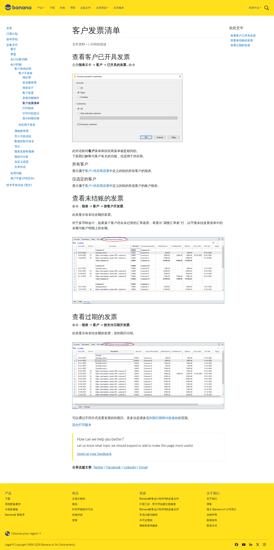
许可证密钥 (145, 520)
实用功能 (16, 173)
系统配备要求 (13, 504)
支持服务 (119, 7)
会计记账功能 (18, 59)
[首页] (18, 8)
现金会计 (28, 87)
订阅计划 (12, 34)
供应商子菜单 (26, 125)
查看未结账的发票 (241, 40)
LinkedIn (130, 467)
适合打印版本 (81, 425)
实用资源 (101, 7)
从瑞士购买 (78, 498)
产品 (40, 7)
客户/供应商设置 (97, 171)
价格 (62, 7)
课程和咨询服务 (148, 525)
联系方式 (212, 525)
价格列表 (77, 514)
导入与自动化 (22, 136)
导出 (17, 146)
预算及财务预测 (24, 151)
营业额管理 (29, 82)
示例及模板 (11, 509)
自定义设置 (21, 162)
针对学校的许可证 (82, 509)
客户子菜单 (25, 73)
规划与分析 (21, 156)
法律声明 (212, 514)
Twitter (98, 467)
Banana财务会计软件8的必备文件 (159, 509)
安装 (9, 28)
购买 (74, 504)
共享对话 (20, 167)
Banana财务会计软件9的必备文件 (159, 498)
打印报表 (28, 108)
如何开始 (12, 39)
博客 (72, 7)
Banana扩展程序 (15, 514)
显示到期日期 (30, 118)
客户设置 (28, 93)
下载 (52, 7)
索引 (13, 49)
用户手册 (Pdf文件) (22, 178)
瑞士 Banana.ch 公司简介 (221, 509)
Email (143, 467)
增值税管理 (21, 131)
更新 (74, 520)
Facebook (113, 467)
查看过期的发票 (240, 45)
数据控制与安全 (24, 141)
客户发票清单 (30, 103)
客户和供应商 (22, 69)
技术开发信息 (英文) (19, 185)
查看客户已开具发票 (243, 35)
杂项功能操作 (30, 98)
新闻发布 (212, 520)
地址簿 (26, 77)
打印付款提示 (30, 113)
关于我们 (212, 498)
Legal (8, 544)
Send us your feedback (94, 454)
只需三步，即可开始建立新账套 (157, 504)
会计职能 (16, 64)
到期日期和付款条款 (163, 418)
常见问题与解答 (148, 514)
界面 (13, 54)
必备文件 (85, 7)
